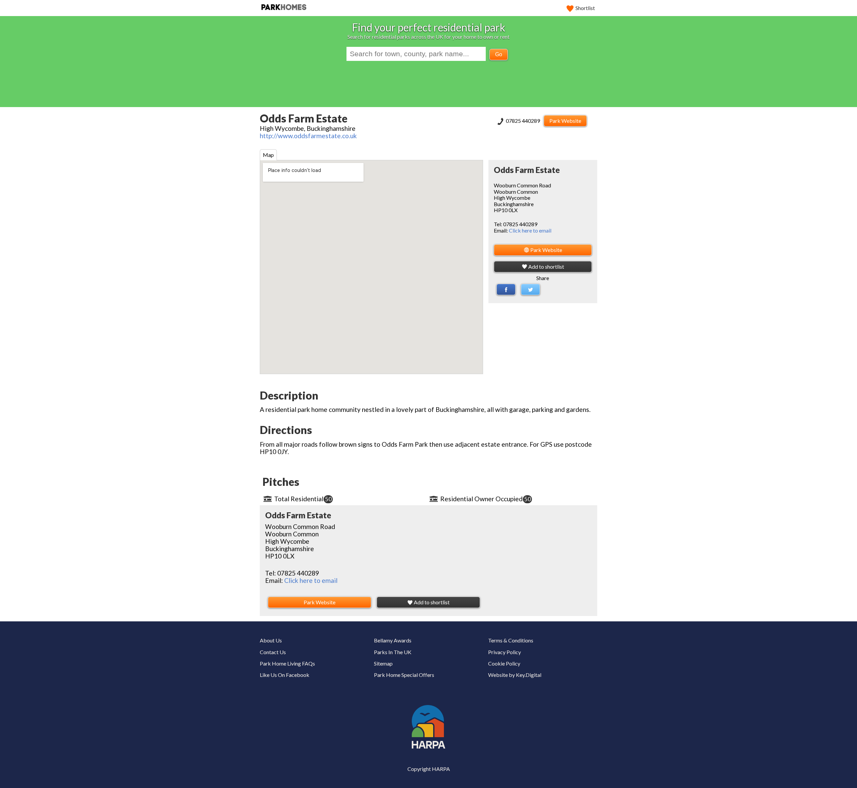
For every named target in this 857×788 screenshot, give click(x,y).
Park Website (565, 120)
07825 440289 (523, 120)
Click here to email (530, 230)
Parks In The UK (392, 652)
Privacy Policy (504, 652)
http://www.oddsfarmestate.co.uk (308, 136)
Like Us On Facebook (284, 675)
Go (498, 54)
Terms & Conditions (510, 640)
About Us (271, 640)
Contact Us (273, 652)
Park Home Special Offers (404, 675)
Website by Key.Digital (514, 675)
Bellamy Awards (392, 640)
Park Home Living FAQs (287, 663)
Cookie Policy (504, 663)
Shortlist (585, 8)
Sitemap (383, 663)
